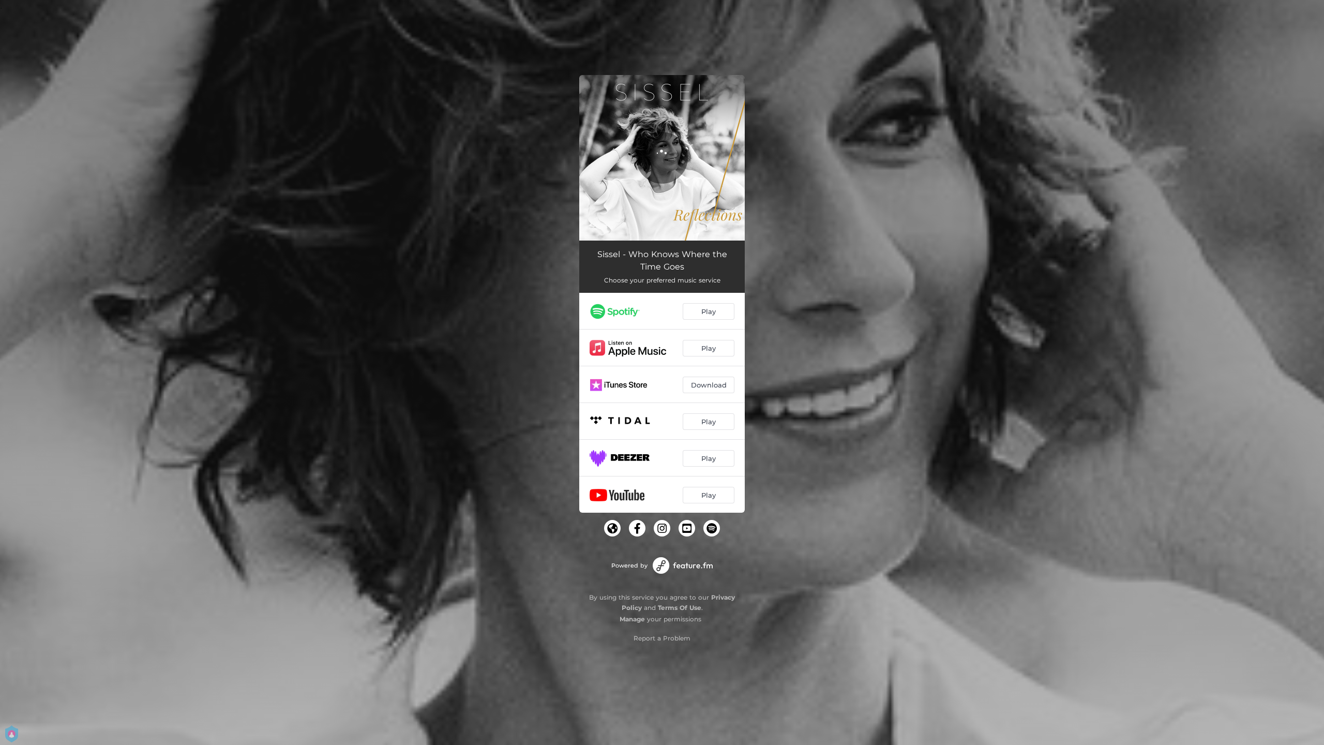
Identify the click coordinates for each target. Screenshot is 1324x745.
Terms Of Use (679, 608)
